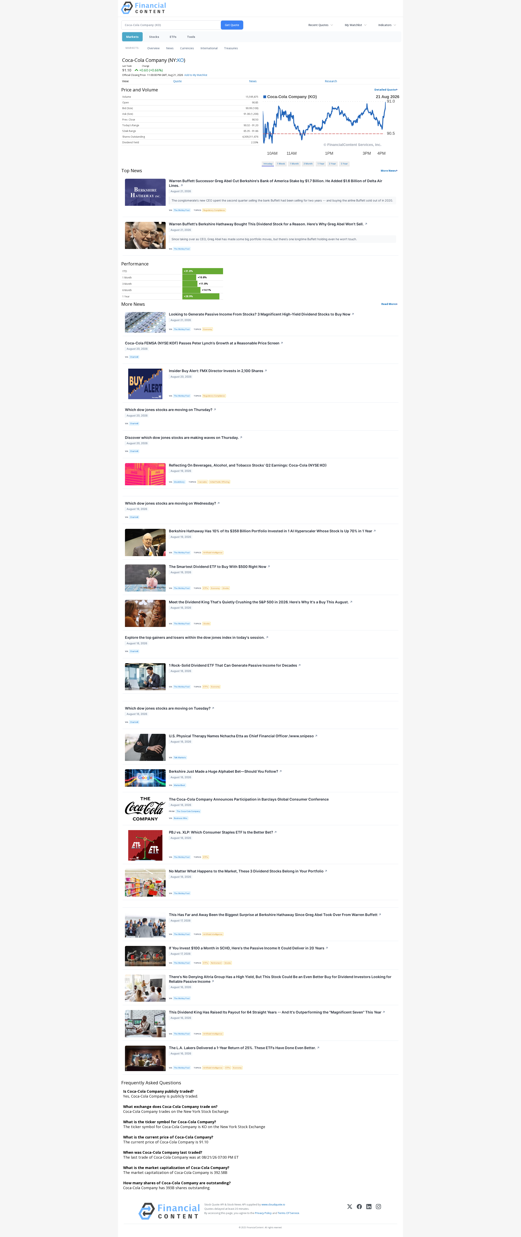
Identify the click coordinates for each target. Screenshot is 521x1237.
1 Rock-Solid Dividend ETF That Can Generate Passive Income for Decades (235, 665)
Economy (207, 329)
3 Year (332, 163)
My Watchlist (353, 25)
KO (180, 60)
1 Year (320, 163)
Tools (191, 37)
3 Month (308, 163)
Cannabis (202, 482)
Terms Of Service (288, 1213)
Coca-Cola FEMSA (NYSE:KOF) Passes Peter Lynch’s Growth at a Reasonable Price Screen (204, 343)
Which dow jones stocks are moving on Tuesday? (170, 708)
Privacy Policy (263, 1213)
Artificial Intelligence (212, 552)
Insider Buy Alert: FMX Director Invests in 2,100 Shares (218, 371)
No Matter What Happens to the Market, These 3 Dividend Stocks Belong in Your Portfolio (248, 871)
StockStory (179, 482)
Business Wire (180, 818)
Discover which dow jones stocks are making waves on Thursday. (184, 437)
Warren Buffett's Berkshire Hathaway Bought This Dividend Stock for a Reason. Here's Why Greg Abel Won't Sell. (268, 224)
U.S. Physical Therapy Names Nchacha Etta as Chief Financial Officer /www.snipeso (243, 736)
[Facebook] (359, 1211)
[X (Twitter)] (350, 1211)
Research (331, 81)
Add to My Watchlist (195, 75)
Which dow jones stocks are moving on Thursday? (170, 410)
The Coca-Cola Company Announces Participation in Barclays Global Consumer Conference (249, 799)
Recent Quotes (318, 25)
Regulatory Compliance (214, 210)
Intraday (268, 163)
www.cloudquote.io (273, 1204)
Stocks (154, 37)
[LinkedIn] (369, 1211)
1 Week (281, 163)
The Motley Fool (181, 210)
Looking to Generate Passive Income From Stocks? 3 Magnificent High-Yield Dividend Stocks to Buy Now (261, 314)
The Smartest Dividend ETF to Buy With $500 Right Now (219, 566)
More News (388, 170)
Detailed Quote (385, 89)
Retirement (216, 963)
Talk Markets (180, 757)
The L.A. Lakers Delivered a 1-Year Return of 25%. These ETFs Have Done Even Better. (244, 1048)
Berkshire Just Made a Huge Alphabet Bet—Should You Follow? (225, 771)
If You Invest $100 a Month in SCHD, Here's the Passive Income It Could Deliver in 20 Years (248, 948)
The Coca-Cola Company (188, 811)
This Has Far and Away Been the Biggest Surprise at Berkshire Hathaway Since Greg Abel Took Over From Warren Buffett (275, 915)
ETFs (173, 37)
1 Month (294, 163)
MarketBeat (179, 785)
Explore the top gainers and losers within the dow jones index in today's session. (197, 637)
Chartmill (134, 357)
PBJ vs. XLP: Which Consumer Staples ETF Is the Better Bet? (223, 832)
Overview (153, 48)
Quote (177, 81)
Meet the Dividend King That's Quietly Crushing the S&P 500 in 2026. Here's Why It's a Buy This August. (261, 602)
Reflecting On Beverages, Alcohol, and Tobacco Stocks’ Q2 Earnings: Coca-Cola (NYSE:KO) (248, 465)
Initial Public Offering (219, 482)
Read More (388, 304)
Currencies (187, 48)
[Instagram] (378, 1211)
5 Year (344, 163)
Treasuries (231, 48)
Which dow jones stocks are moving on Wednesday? (172, 503)
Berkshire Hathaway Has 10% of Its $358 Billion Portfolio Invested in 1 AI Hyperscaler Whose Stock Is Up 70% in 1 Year (272, 531)
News (170, 48)
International (209, 48)
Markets (132, 37)
